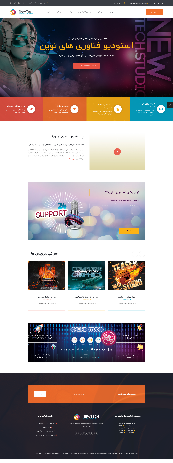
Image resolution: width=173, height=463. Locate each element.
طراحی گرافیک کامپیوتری (86, 297)
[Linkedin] (86, 433)
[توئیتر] (15, 3)
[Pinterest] (77, 433)
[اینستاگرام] (23, 3)
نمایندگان (59, 12)
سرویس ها (111, 12)
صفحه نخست (124, 12)
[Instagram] (91, 433)
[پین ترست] (10, 3)
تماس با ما (48, 12)
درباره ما (70, 12)
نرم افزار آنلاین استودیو (84, 12)
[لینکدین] (19, 3)
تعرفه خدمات (41, 304)
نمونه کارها (100, 12)
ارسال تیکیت (129, 231)
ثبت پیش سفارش (154, 12)
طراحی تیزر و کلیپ (126, 297)
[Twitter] (82, 433)
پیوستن (40, 394)
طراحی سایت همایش (46, 297)
